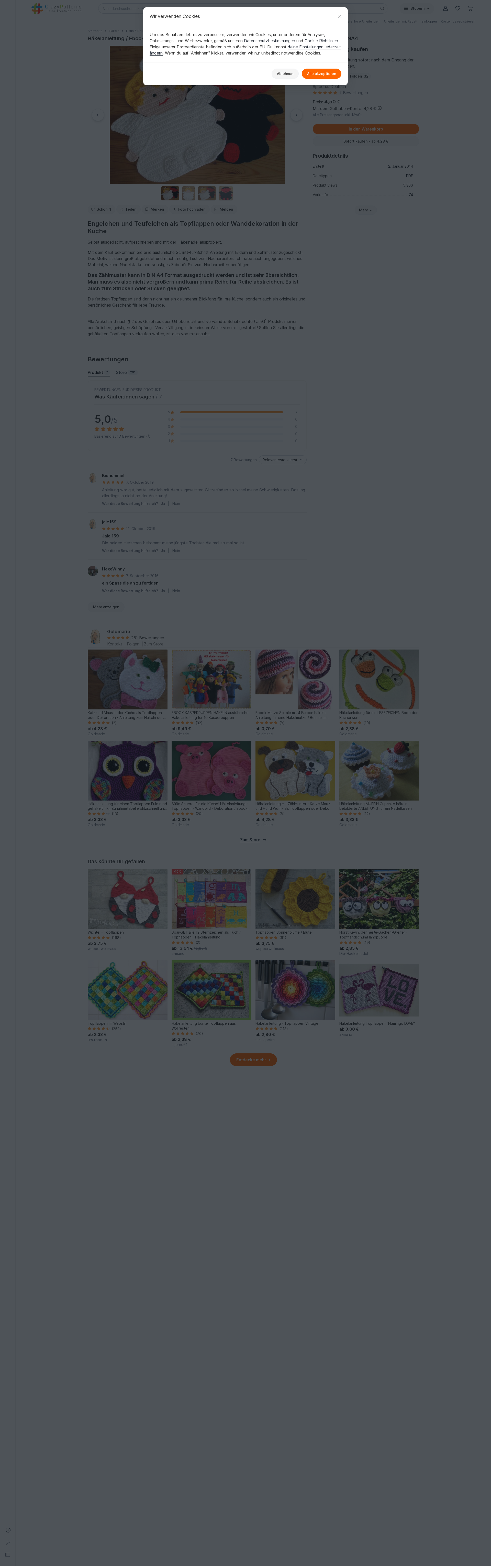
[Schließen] (339, 16)
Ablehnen (285, 73)
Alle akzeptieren (321, 73)
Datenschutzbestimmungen (269, 40)
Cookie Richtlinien (321, 40)
